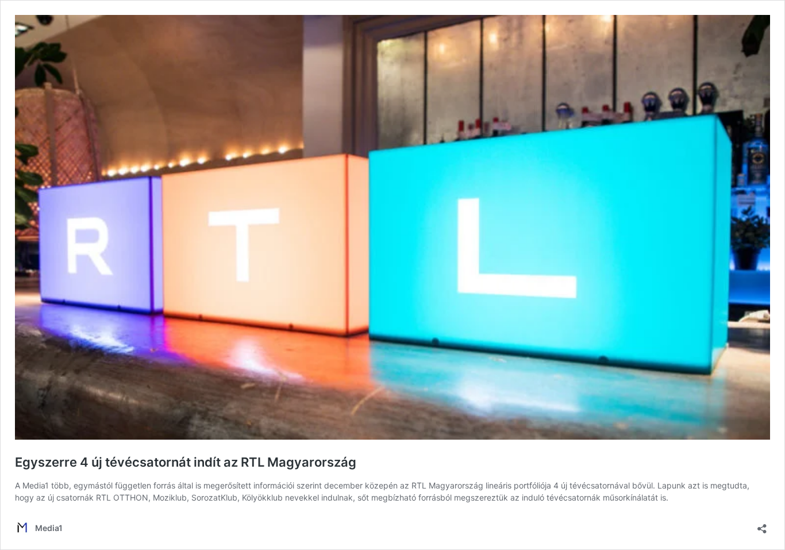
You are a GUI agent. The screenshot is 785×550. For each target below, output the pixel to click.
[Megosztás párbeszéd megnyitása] (762, 525)
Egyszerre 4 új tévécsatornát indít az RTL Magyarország (185, 462)
